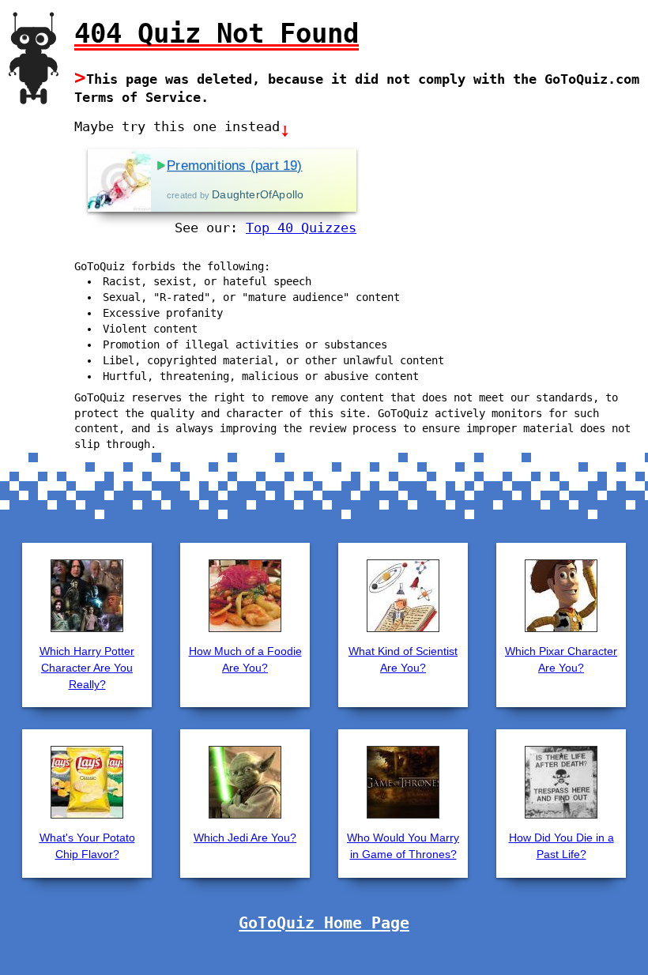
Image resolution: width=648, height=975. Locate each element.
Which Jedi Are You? (245, 837)
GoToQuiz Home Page (324, 922)
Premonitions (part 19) (234, 165)
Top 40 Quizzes (301, 227)
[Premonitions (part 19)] (119, 180)
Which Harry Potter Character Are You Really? (87, 668)
